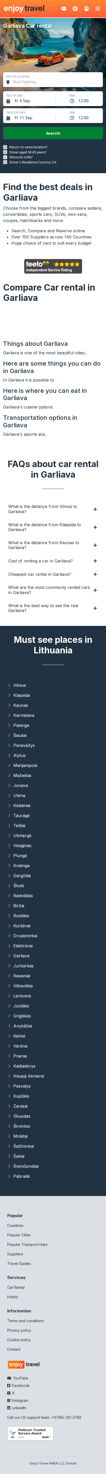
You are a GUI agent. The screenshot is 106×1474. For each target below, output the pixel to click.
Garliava (21, 955)
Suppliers (15, 1254)
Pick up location (17, 76)
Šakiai (18, 1156)
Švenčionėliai (26, 1166)
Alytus (19, 755)
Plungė (20, 855)
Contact (13, 1349)
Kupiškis (21, 1096)
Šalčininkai (23, 1146)
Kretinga (21, 865)
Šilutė (18, 885)
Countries (15, 1225)
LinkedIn (18, 1408)
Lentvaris (22, 995)
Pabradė (21, 1176)
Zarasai (20, 1106)
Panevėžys (24, 745)
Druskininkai (25, 935)
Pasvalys (22, 1086)
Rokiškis (21, 915)
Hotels (12, 1297)
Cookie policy (19, 1340)
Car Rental (16, 1287)
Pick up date (14, 95)
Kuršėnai (21, 925)
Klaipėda (21, 695)
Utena (19, 795)
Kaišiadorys (24, 1066)
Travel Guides (19, 1263)
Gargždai (22, 875)
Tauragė (21, 815)
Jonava (20, 785)
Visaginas (22, 845)
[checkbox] (5, 147)
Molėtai (20, 1136)
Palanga (21, 725)
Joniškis (21, 1005)
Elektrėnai (23, 945)
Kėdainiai (21, 805)
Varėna (20, 1046)
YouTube (20, 1378)
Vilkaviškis (23, 985)
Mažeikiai (22, 775)
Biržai (18, 905)
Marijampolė (25, 765)
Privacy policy (19, 1330)
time (72, 95)
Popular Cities (19, 1235)
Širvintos (21, 1126)
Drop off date (16, 112)
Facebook (20, 1385)
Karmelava (23, 715)
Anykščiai (22, 1025)
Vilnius (19, 685)
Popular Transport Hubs (27, 1244)
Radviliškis (23, 895)
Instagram (19, 1400)
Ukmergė (22, 835)
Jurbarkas (23, 965)
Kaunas (20, 705)
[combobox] (56, 82)
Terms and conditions (25, 1321)
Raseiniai (21, 975)
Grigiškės (22, 1015)
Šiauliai (19, 735)
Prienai (20, 1056)
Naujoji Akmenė (28, 1076)
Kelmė (19, 1036)
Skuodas (21, 1116)
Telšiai (19, 825)
